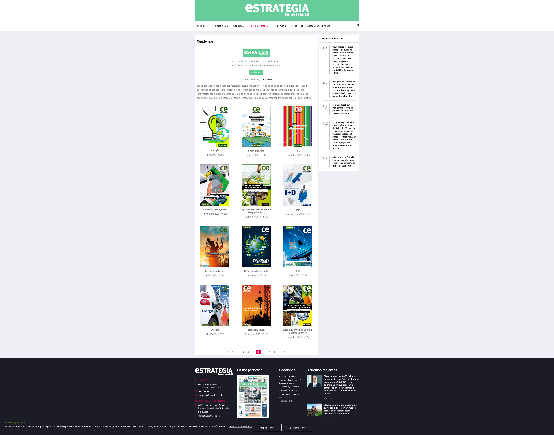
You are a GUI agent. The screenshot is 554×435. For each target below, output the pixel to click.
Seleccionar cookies (297, 427)
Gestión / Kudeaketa (289, 390)
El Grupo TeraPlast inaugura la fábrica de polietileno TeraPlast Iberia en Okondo (342, 109)
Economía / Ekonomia (290, 386)
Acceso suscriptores (318, 26)
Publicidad (238, 26)
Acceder (267, 79)
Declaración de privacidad (240, 426)
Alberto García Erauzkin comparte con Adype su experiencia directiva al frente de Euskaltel (343, 161)
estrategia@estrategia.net (210, 395)
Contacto (280, 26)
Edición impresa (259, 26)
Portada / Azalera (288, 376)
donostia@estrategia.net (209, 416)
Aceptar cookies (267, 427)
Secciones (202, 26)
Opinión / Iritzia (287, 400)
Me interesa (256, 72)
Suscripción (221, 26)
